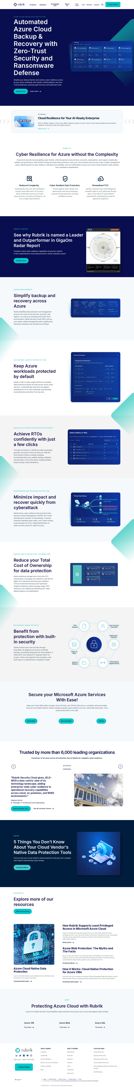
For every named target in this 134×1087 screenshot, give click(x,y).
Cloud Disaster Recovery (101, 1062)
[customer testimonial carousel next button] (120, 766)
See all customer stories (42, 808)
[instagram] (31, 1055)
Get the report (21, 260)
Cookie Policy (72, 1079)
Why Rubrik (70, 1052)
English (18, 1079)
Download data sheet (21, 981)
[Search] (102, 4)
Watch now (42, 129)
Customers (70, 1069)
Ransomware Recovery (101, 1059)
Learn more (34, 91)
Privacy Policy (52, 1079)
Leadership (44, 1055)
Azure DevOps (66, 721)
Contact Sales (113, 4)
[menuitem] (33, 4)
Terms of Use (62, 1079)
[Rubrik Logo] (19, 4)
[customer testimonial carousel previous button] (13, 766)
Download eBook (22, 867)
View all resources (22, 911)
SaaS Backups (98, 1072)
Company (43, 1052)
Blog (42, 1069)
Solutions (70, 1059)
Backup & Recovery (100, 1055)
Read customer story (20, 809)
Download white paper (71, 982)
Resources (70, 1073)
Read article (67, 942)
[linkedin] (16, 1055)
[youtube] (27, 1055)
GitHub (101, 721)
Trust (80, 1079)
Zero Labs (77, 4)
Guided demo (21, 91)
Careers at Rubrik (46, 1066)
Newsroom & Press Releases (49, 1062)
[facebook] (24, 1055)
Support (96, 5)
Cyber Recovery (99, 1052)
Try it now (27, 1027)
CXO (83, 5)
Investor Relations (46, 1059)
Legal (44, 1079)
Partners (89, 5)
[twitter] (20, 1055)
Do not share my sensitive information (88, 1081)
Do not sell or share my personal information (65, 1081)
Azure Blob (31, 721)
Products (70, 1055)
